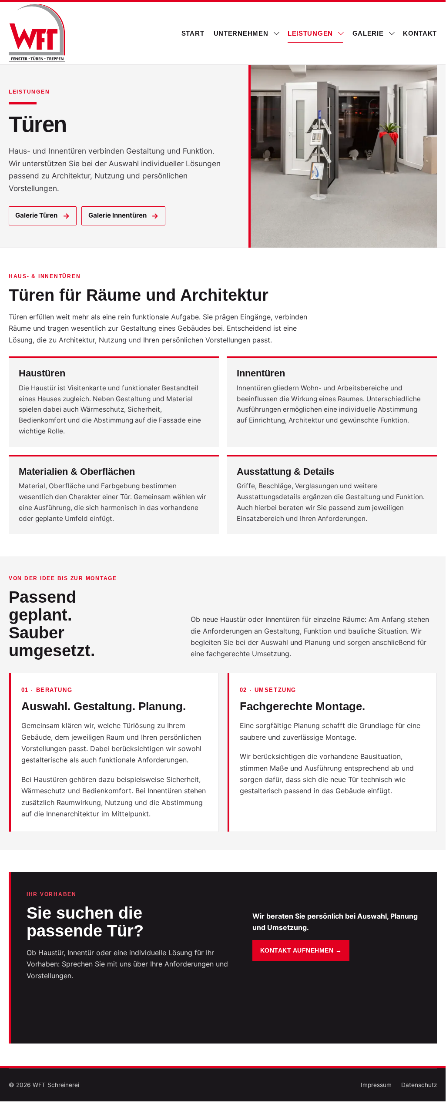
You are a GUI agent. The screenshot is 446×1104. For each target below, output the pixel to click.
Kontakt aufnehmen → (301, 950)
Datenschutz (419, 1084)
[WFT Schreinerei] (37, 33)
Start (192, 33)
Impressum (376, 1084)
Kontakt (420, 33)
